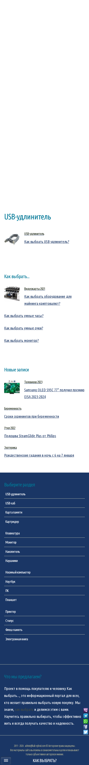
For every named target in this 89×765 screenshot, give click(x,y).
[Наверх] (85, 737)
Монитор (10, 542)
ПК (6, 591)
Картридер (12, 521)
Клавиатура (12, 533)
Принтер (10, 611)
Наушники (11, 561)
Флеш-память (13, 630)
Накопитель (12, 551)
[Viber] (85, 710)
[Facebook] (85, 727)
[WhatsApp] (85, 721)
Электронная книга (16, 639)
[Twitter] (85, 732)
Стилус (9, 621)
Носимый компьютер (17, 572)
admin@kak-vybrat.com (35, 745)
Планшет (11, 600)
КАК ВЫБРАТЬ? (45, 760)
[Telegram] (85, 716)
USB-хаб (10, 503)
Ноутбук (10, 581)
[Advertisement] (44, 55)
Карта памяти (13, 512)
